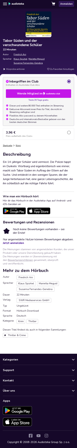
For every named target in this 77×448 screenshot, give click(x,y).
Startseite (7, 145)
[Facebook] (30, 436)
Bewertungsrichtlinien (20, 260)
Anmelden (66, 4)
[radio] (38, 82)
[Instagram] (46, 436)
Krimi (18, 145)
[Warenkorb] (54, 4)
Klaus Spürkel (20, 58)
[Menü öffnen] (5, 4)
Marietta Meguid (36, 58)
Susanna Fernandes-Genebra (28, 63)
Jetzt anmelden (13, 243)
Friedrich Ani (20, 54)
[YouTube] (38, 436)
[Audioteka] (16, 4)
